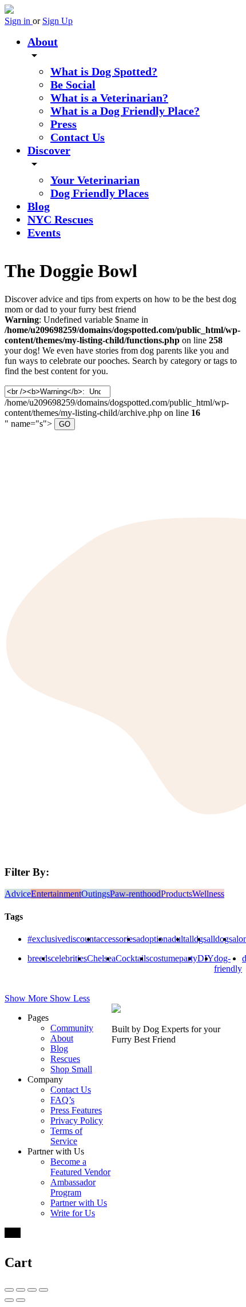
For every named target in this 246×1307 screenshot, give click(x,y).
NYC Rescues (60, 219)
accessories (116, 939)
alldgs (196, 939)
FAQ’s (62, 1100)
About (42, 41)
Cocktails (132, 958)
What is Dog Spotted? (103, 71)
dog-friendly (228, 963)
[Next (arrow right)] (20, 1300)
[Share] (20, 1290)
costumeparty (173, 958)
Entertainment (56, 894)
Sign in (19, 21)
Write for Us (72, 1213)
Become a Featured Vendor (80, 1167)
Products (176, 894)
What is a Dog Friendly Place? (125, 111)
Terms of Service (66, 1136)
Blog (38, 206)
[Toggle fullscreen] (32, 1290)
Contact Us (77, 137)
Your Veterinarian (95, 180)
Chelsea (101, 958)
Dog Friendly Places (99, 193)
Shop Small (71, 1069)
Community (71, 1028)
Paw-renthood (135, 894)
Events (44, 232)
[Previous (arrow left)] (9, 1300)
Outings (95, 894)
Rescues (65, 1059)
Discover (48, 150)
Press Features (76, 1110)
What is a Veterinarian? (109, 97)
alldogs (219, 939)
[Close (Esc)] (9, 1290)
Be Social (73, 84)
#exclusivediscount (61, 939)
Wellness (208, 894)
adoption (152, 939)
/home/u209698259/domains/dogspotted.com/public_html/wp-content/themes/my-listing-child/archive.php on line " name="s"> (117, 407)
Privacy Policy (76, 1120)
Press (63, 124)
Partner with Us (78, 1203)
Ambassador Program (73, 1187)
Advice (18, 894)
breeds (39, 958)
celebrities (69, 958)
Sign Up (57, 21)
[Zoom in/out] (43, 1290)
